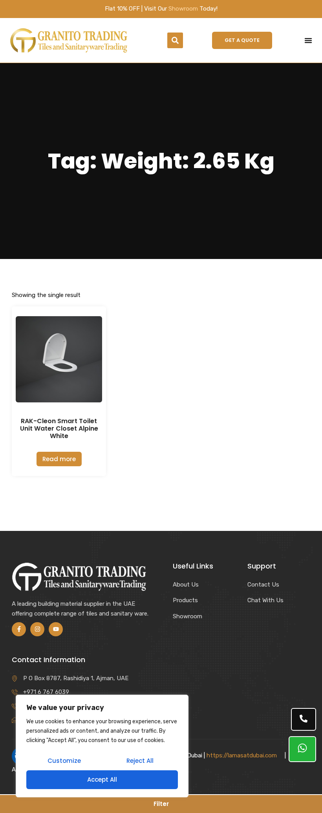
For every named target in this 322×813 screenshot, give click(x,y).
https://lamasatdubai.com (242, 755)
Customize (64, 761)
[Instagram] (37, 629)
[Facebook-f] (19, 629)
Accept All (102, 779)
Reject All (140, 761)
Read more (59, 459)
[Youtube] (56, 629)
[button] (175, 40)
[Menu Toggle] (308, 40)
